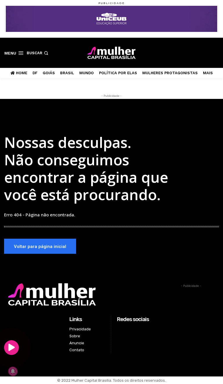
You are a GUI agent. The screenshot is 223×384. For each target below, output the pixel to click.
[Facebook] (188, 52)
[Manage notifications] (12, 371)
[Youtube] (215, 52)
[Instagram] (197, 52)
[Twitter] (206, 52)
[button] (38, 53)
